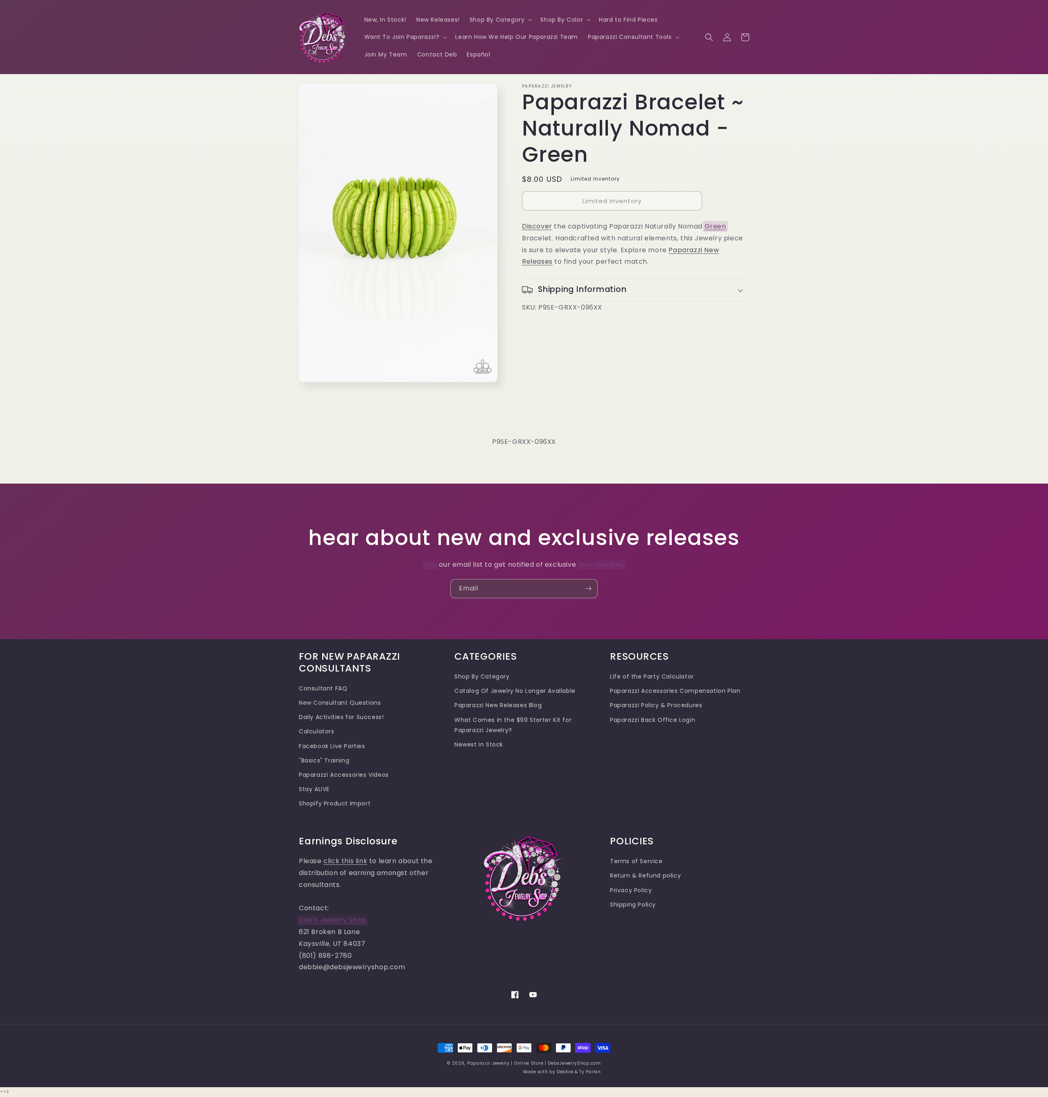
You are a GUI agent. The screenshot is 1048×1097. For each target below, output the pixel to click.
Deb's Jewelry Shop (332, 920)
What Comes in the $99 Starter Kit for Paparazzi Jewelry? (512, 725)
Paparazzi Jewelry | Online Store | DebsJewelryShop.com (534, 1063)
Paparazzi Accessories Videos (344, 775)
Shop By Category (482, 676)
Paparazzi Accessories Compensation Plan (675, 691)
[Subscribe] (588, 588)
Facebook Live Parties (332, 746)
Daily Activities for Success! (341, 717)
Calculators (316, 731)
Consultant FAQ (323, 688)
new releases (600, 564)
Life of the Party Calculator (652, 676)
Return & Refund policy (645, 875)
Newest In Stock (478, 744)
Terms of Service (636, 861)
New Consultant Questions (340, 703)
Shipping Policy (633, 904)
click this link (345, 861)
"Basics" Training (324, 760)
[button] (500, 19)
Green (715, 226)
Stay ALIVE (314, 789)
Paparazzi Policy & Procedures (656, 705)
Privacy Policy (631, 890)
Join (430, 564)
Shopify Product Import (334, 803)
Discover (537, 226)
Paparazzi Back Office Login (652, 720)
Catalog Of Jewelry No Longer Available (515, 691)
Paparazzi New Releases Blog (498, 705)
